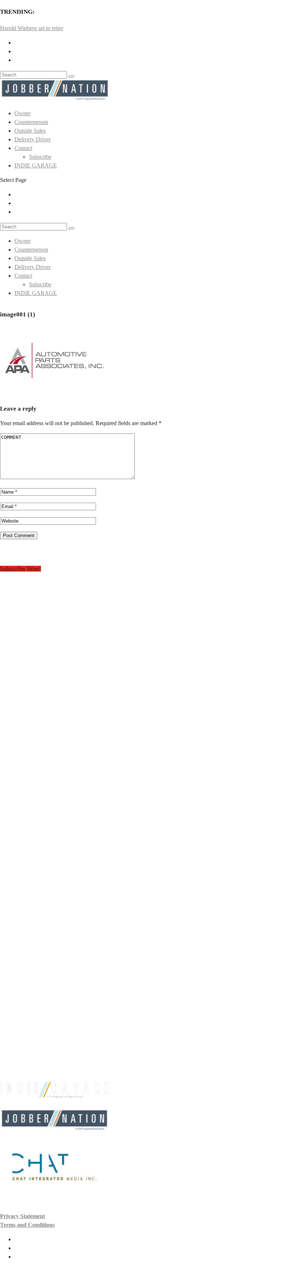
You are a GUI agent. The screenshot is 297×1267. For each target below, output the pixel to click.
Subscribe (40, 157)
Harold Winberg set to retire (31, 28)
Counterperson (31, 122)
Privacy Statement (22, 1216)
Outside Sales (30, 131)
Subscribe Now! (20, 569)
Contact (23, 148)
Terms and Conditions (27, 1225)
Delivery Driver (32, 139)
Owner (22, 113)
